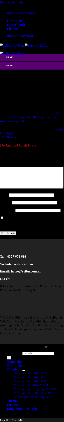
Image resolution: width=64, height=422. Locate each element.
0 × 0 (59, 113)
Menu (9, 57)
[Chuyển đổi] (23, 370)
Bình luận (8, 165)
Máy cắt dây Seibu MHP (31, 373)
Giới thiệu (14, 21)
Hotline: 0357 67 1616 (21, 13)
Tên (4, 195)
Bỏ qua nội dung (11, 2)
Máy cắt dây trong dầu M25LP (35, 389)
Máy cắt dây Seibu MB (30, 377)
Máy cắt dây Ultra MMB (31, 385)
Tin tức (12, 401)
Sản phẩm (14, 369)
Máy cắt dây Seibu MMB (31, 381)
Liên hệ (12, 28)
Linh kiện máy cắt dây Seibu (33, 397)
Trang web (7, 210)
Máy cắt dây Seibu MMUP (32, 393)
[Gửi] (9, 357)
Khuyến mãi (16, 25)
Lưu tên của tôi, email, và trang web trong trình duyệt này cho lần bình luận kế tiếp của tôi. (31, 221)
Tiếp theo (8, 137)
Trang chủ (14, 361)
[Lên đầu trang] (46, 346)
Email (5, 202)
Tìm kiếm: (14, 353)
